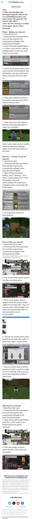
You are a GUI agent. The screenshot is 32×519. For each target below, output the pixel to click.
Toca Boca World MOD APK (9, 517)
